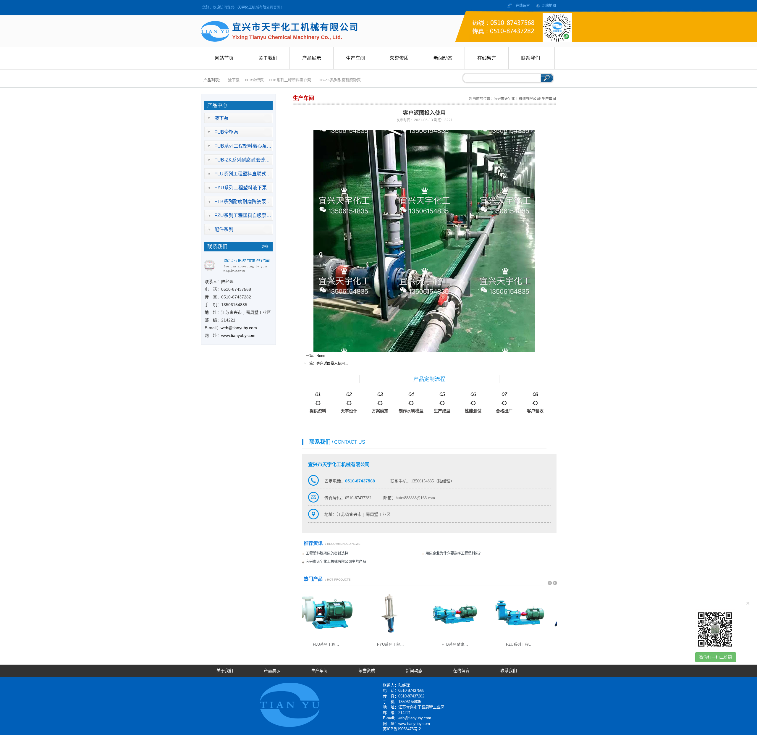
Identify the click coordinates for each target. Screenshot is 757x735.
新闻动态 (414, 670)
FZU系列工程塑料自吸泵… (242, 215)
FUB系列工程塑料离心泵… (242, 145)
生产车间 (319, 670)
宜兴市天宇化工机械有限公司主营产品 (336, 562)
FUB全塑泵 (254, 80)
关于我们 (224, 670)
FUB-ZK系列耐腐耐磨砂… (242, 159)
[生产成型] (442, 403)
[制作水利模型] (411, 403)
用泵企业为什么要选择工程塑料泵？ (454, 553)
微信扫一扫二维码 (715, 657)
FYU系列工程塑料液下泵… (242, 187)
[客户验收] (535, 403)
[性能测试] (473, 403)
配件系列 (223, 229)
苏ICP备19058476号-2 (402, 729)
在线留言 (523, 6)
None (320, 356)
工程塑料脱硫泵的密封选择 (327, 553)
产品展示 (272, 670)
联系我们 (508, 670)
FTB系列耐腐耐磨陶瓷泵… (242, 201)
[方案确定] (380, 403)
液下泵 (234, 80)
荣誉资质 (366, 670)
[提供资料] (318, 403)
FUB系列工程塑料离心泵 (290, 80)
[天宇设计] (349, 403)
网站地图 (549, 6)
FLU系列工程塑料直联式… (242, 173)
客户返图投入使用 (332, 363)
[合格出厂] (504, 403)
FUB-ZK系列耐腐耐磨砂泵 (338, 80)
